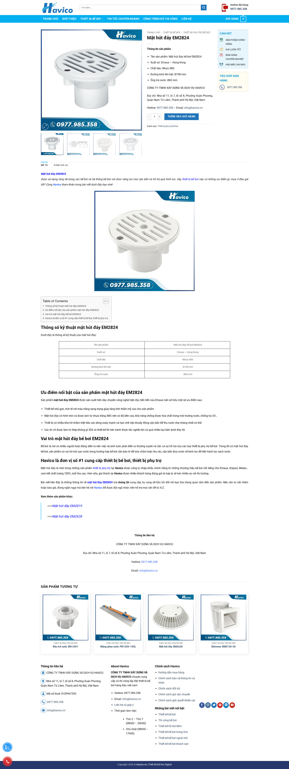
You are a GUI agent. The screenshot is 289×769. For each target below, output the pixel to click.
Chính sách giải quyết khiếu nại (176, 700)
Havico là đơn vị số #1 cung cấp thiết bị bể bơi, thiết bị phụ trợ (76, 318)
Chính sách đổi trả (169, 688)
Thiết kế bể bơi (167, 714)
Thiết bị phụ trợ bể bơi (196, 32)
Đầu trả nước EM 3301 (65, 646)
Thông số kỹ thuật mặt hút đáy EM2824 (65, 306)
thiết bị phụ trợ (101, 468)
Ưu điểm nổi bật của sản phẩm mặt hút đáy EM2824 (72, 310)
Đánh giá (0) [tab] (61, 165)
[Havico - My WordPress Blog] (57, 7)
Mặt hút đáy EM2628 (67, 516)
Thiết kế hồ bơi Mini (170, 726)
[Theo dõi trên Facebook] (202, 705)
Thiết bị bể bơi (90, 18)
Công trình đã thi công (160, 18)
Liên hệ (186, 18)
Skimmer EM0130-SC (223, 646)
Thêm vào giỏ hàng (182, 116)
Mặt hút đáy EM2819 (67, 506)
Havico (98, 487)
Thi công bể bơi (167, 720)
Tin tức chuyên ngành (123, 18)
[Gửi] (204, 7)
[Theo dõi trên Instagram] (208, 705)
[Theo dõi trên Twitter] (214, 705)
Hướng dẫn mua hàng (171, 672)
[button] (236, 19)
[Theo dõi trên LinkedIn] (226, 705)
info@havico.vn (193, 107)
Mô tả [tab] (44, 165)
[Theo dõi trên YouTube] (232, 705)
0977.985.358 (238, 9)
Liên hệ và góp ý (124, 704)
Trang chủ (50, 18)
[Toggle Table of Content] (104, 301)
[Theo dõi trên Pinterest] (220, 705)
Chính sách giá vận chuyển (174, 694)
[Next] (136, 80)
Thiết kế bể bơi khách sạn (173, 743)
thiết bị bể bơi (190, 179)
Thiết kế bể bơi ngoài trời (172, 738)
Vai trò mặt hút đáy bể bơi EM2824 (63, 314)
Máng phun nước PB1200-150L (118, 646)
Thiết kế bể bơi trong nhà (173, 732)
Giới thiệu (69, 18)
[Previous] (47, 80)
